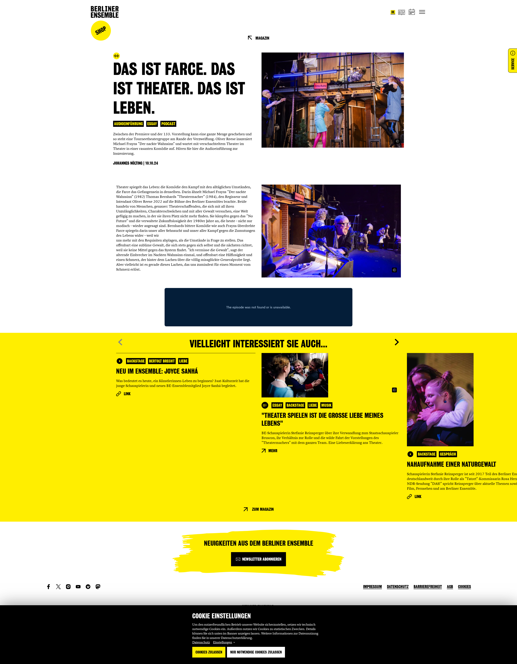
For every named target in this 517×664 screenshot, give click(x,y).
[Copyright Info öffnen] (397, 141)
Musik (326, 405)
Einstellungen (222, 642)
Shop (100, 30)
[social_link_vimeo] (88, 586)
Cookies (464, 586)
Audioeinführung (128, 123)
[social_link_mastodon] (98, 586)
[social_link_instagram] (68, 586)
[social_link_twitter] (58, 586)
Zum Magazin (263, 509)
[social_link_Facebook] (48, 586)
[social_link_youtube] (78, 586)
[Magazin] (401, 12)
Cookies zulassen (208, 652)
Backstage (136, 361)
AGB (450, 586)
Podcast (168, 123)
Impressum (372, 586)
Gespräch (448, 454)
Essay (152, 123)
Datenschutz (201, 642)
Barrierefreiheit (428, 586)
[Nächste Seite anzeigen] (397, 342)
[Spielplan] (412, 12)
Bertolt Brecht (162, 361)
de (392, 12)
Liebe (183, 361)
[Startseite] (105, 12)
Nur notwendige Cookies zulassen (256, 652)
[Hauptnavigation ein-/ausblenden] (422, 12)
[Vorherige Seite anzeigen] (120, 342)
